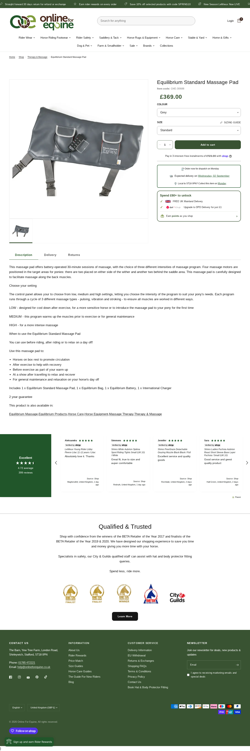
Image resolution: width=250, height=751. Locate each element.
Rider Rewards (77, 655)
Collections (166, 45)
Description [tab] (23, 254)
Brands (147, 45)
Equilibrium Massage (23, 414)
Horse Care (173, 37)
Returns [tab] (74, 254)
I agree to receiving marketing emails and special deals (214, 674)
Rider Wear (25, 37)
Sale (132, 45)
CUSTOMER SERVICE (143, 643)
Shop (21, 57)
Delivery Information (140, 650)
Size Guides (75, 666)
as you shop (182, 216)
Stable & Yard (196, 37)
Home (12, 57)
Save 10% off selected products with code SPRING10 (140, 4)
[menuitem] (27, 38)
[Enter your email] (237, 664)
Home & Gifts (220, 37)
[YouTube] (31, 678)
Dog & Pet (83, 45)
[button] (56, 462)
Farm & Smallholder (109, 45)
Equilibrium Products (53, 414)
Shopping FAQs (137, 666)
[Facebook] (13, 677)
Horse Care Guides (80, 671)
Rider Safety (83, 37)
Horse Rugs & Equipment (142, 37)
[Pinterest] (40, 677)
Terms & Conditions (139, 671)
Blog (71, 681)
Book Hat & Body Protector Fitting (148, 687)
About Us (74, 650)
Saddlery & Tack (109, 37)
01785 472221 (26, 662)
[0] (238, 21)
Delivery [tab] (50, 254)
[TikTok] (48, 677)
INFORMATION (78, 643)
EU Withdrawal (136, 655)
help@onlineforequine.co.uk (33, 666)
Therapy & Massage (37, 57)
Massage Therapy (121, 414)
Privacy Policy (136, 676)
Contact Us (134, 681)
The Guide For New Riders (84, 676)
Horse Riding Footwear (54, 37)
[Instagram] (22, 677)
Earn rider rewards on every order (78, 4)
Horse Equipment (96, 414)
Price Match (75, 660)
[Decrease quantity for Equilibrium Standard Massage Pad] (160, 145)
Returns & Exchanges (141, 660)
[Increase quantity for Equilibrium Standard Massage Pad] (170, 145)
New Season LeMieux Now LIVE (202, 4)
